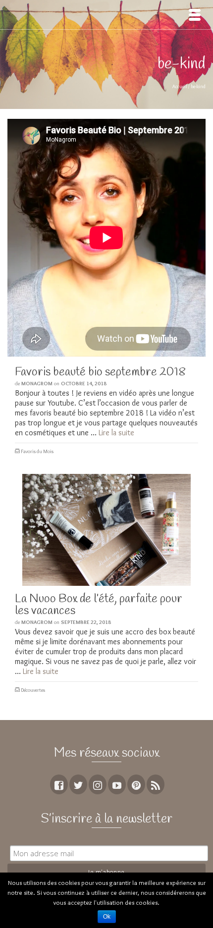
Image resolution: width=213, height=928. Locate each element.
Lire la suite (116, 432)
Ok (106, 916)
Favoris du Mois (37, 451)
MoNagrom (37, 383)
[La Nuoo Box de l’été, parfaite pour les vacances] (106, 530)
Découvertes (33, 690)
